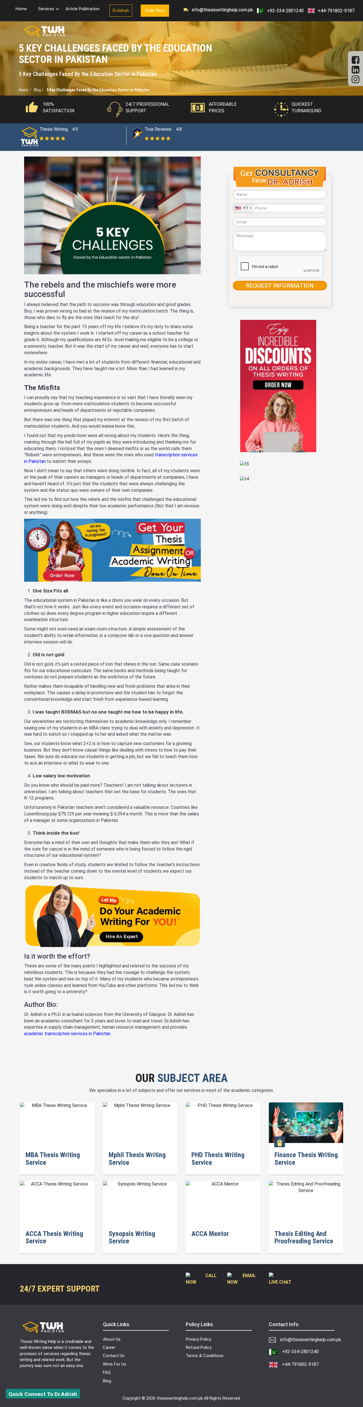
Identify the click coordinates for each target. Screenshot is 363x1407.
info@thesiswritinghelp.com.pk (221, 9)
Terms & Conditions (204, 1355)
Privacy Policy (198, 1339)
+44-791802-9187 (336, 10)
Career (109, 1347)
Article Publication (83, 8)
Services (46, 8)
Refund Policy (199, 1347)
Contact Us (113, 1355)
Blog (107, 1380)
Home (21, 8)
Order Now (155, 10)
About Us (112, 1339)
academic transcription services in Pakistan (67, 1033)
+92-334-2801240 (285, 10)
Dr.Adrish (121, 10)
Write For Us (114, 1364)
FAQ (107, 1372)
